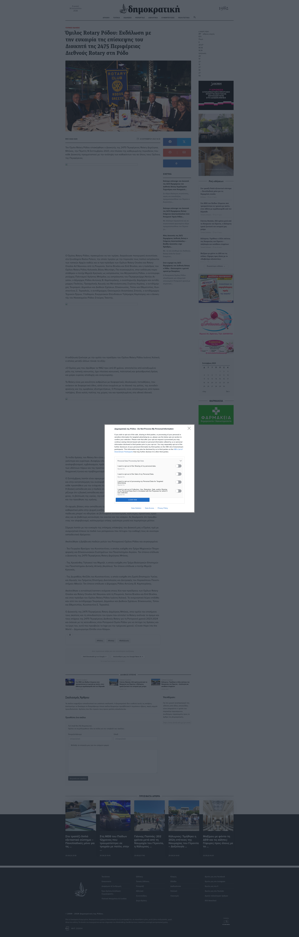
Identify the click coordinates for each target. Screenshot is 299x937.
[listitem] (149, 461)
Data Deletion (136, 508)
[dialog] (149, 468)
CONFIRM (132, 500)
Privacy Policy (163, 508)
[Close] (190, 429)
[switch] (178, 466)
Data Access (149, 508)
